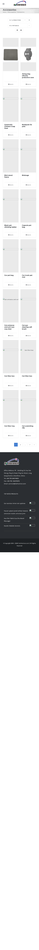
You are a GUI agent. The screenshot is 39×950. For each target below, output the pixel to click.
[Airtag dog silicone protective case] (28, 54)
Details (11, 84)
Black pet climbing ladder (10, 226)
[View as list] (21, 30)
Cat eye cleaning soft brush (27, 327)
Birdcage (25, 175)
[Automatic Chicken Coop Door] (10, 105)
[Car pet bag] (10, 255)
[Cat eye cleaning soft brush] (28, 305)
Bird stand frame (8, 176)
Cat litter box (9, 376)
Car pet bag (8, 275)
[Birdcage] (28, 156)
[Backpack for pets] (28, 105)
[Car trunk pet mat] (28, 255)
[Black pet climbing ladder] (10, 205)
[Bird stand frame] (10, 156)
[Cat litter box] (10, 356)
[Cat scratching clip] (28, 406)
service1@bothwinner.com (17, 484)
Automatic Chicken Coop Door (9, 126)
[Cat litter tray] (10, 406)
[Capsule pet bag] (28, 205)
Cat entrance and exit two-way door (9, 327)
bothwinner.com (24, 543)
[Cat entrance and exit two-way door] (10, 305)
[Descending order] (29, 20)
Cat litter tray (9, 426)
